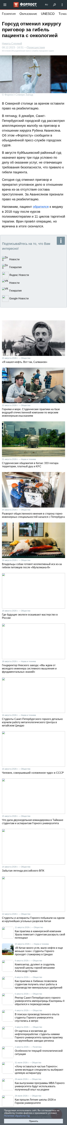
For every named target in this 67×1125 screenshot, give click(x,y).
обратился (41, 206)
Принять (33, 1121)
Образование (28, 13)
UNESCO (48, 13)
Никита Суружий (12, 43)
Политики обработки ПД (17, 1115)
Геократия (9, 13)
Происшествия (36, 47)
